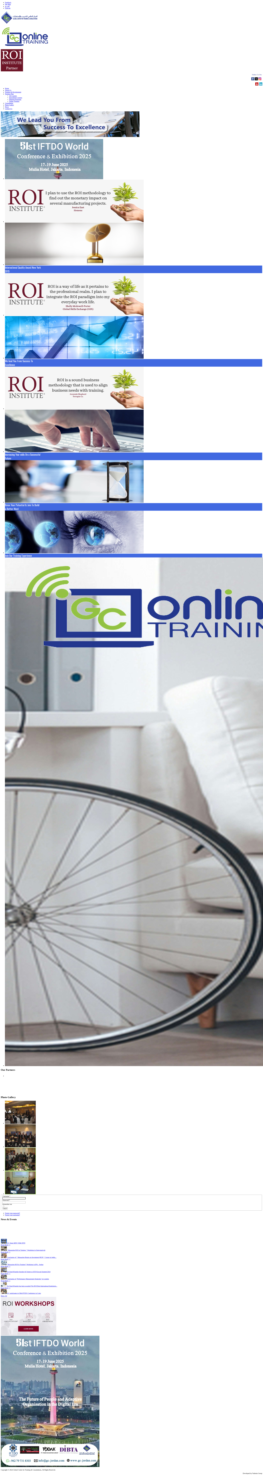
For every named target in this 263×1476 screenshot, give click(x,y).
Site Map (8, 4)
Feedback (8, 2)
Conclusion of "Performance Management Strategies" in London (28, 1235)
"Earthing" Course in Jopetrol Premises (19, 1264)
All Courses (13, 96)
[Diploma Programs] (50, 1466)
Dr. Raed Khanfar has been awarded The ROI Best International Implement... (32, 1242)
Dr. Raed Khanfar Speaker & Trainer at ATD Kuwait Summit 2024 (28, 1228)
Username (6, 1196)
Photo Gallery (9, 105)
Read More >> (5, 1230)
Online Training (14, 101)
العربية (7, 6)
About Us (8, 90)
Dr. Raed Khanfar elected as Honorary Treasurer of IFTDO (26, 1257)
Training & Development (13, 92)
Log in (5, 1208)
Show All (4, 1296)
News (7, 107)
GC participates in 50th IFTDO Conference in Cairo (24, 1249)
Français (7, 8)
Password (6, 1200)
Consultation (9, 103)
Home (7, 88)
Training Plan (9, 94)
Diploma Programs (15, 99)
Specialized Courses (15, 98)
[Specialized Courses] (28, 1335)
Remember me (7, 1204)
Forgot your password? (12, 1213)
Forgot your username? (12, 1215)
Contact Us (8, 109)
